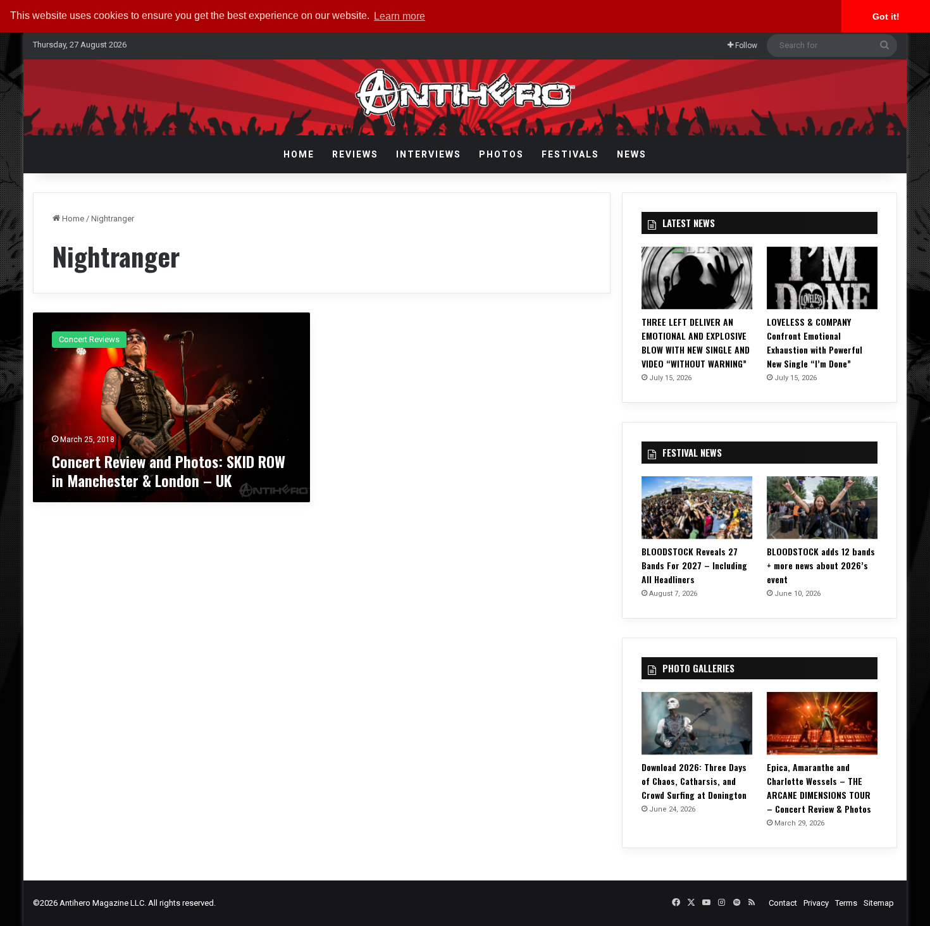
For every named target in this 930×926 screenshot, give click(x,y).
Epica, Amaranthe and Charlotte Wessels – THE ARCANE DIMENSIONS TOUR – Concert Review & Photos (819, 787)
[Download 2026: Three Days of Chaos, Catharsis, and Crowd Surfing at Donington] (697, 723)
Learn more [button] (399, 16)
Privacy (816, 903)
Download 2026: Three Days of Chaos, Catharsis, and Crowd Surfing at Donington (694, 780)
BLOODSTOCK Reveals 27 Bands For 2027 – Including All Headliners (694, 565)
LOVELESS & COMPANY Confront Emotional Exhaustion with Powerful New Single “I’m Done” (814, 342)
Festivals (570, 154)
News (632, 154)
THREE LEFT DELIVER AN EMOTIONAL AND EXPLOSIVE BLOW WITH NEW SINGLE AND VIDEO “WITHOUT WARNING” (696, 342)
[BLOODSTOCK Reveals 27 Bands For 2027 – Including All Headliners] (697, 507)
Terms (846, 903)
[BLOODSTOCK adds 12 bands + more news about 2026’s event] (822, 507)
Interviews (428, 154)
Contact (783, 903)
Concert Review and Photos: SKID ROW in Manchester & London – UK (168, 470)
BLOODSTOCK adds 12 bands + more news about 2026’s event (821, 565)
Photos (501, 154)
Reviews (355, 154)
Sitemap (879, 903)
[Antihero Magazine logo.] (465, 97)
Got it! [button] (886, 16)
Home (298, 154)
